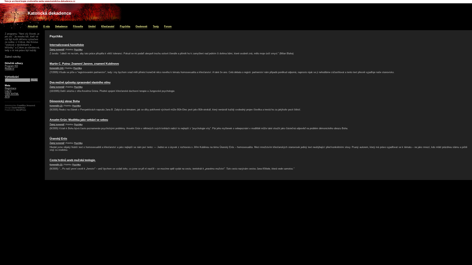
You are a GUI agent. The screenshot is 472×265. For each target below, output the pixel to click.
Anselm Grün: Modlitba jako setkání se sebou (79, 119)
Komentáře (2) (56, 106)
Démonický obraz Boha (65, 101)
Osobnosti (141, 26)
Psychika (125, 26)
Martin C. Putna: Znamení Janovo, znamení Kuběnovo (84, 63)
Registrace (10, 88)
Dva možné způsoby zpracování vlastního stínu (80, 82)
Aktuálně (33, 26)
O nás (46, 26)
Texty (156, 26)
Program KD (11, 66)
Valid (12, 93)
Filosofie (78, 26)
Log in (8, 91)
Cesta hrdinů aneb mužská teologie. (73, 160)
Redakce (9, 68)
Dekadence (61, 26)
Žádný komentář (57, 49)
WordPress (21, 110)
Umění (92, 26)
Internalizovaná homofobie (67, 44)
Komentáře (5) (56, 164)
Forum (168, 26)
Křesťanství (107, 26)
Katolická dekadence (49, 13)
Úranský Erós (58, 138)
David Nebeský (18, 108)
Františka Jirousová (26, 105)
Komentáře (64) (57, 68)
